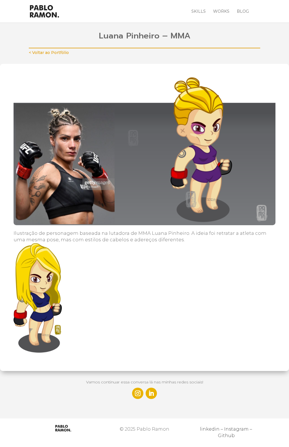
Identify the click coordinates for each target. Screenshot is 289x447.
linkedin (210, 429)
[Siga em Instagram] (137, 393)
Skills (198, 11)
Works (221, 11)
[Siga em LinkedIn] (151, 393)
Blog (243, 11)
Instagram (236, 429)
